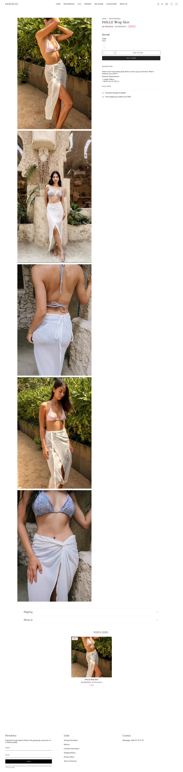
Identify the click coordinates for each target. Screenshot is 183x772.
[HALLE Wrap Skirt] (91, 657)
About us (28, 619)
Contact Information (71, 749)
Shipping (28, 611)
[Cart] (176, 4)
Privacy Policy (41, 766)
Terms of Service (70, 761)
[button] (88, 4)
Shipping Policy (70, 753)
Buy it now (131, 58)
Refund (66, 744)
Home (104, 19)
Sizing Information (71, 740)
